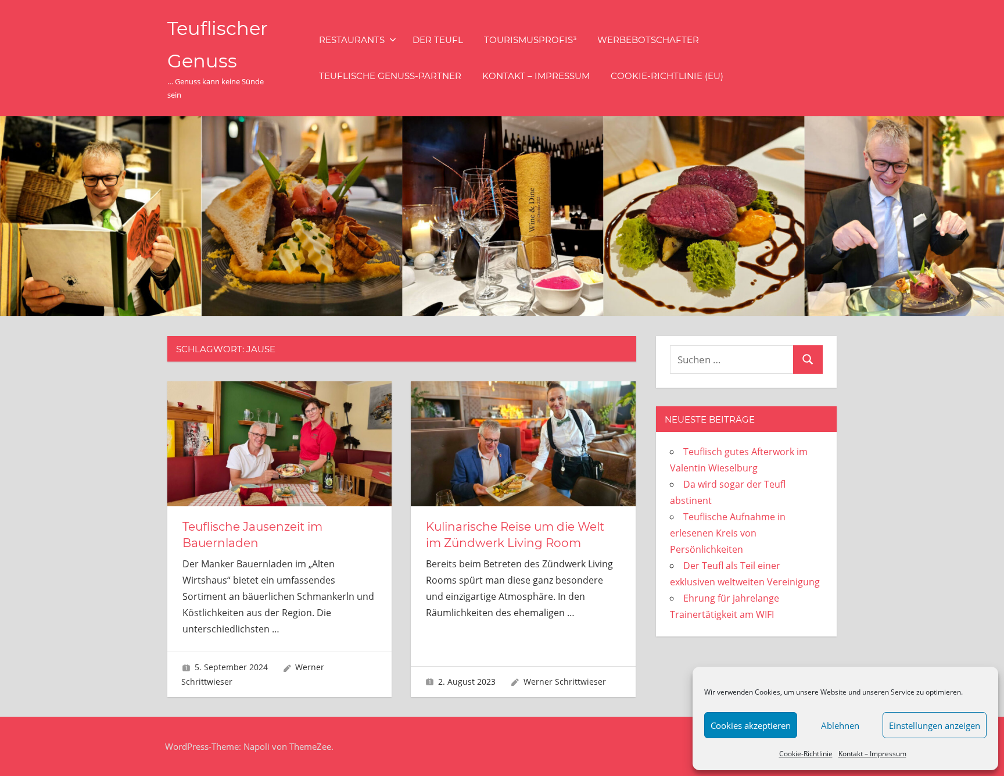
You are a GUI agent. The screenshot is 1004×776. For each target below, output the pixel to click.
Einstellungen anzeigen (934, 725)
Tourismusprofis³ (530, 39)
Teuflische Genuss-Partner (390, 75)
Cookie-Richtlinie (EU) (667, 75)
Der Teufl (438, 39)
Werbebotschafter (648, 39)
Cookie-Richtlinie (806, 754)
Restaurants (352, 39)
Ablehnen (840, 725)
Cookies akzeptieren (751, 725)
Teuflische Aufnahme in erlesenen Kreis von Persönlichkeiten (728, 533)
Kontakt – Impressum (872, 754)
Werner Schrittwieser (564, 681)
